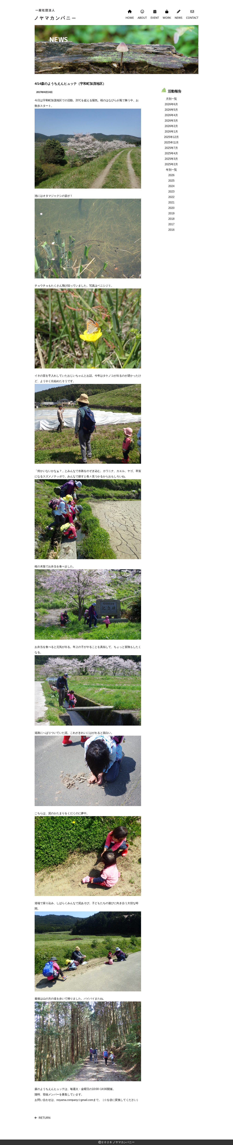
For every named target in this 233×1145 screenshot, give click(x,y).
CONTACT (192, 18)
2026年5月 (171, 109)
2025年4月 (171, 153)
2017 (171, 224)
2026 (171, 175)
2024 (171, 186)
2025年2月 (171, 164)
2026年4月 (171, 115)
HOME (130, 18)
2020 (171, 207)
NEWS (178, 18)
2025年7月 (171, 147)
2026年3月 (171, 120)
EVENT (155, 18)
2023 (171, 191)
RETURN (44, 1117)
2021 (171, 202)
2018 (171, 218)
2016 (171, 229)
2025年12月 (171, 137)
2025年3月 (171, 158)
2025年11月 (171, 142)
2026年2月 (171, 126)
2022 (171, 197)
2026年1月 (171, 131)
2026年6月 (171, 104)
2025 (171, 180)
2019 (171, 213)
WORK (167, 18)
